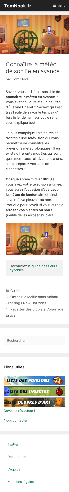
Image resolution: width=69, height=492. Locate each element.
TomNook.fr (17, 6)
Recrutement (17, 457)
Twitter (13, 444)
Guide (15, 291)
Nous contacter (15, 420)
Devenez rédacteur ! (19, 411)
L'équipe (14, 469)
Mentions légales (21, 482)
